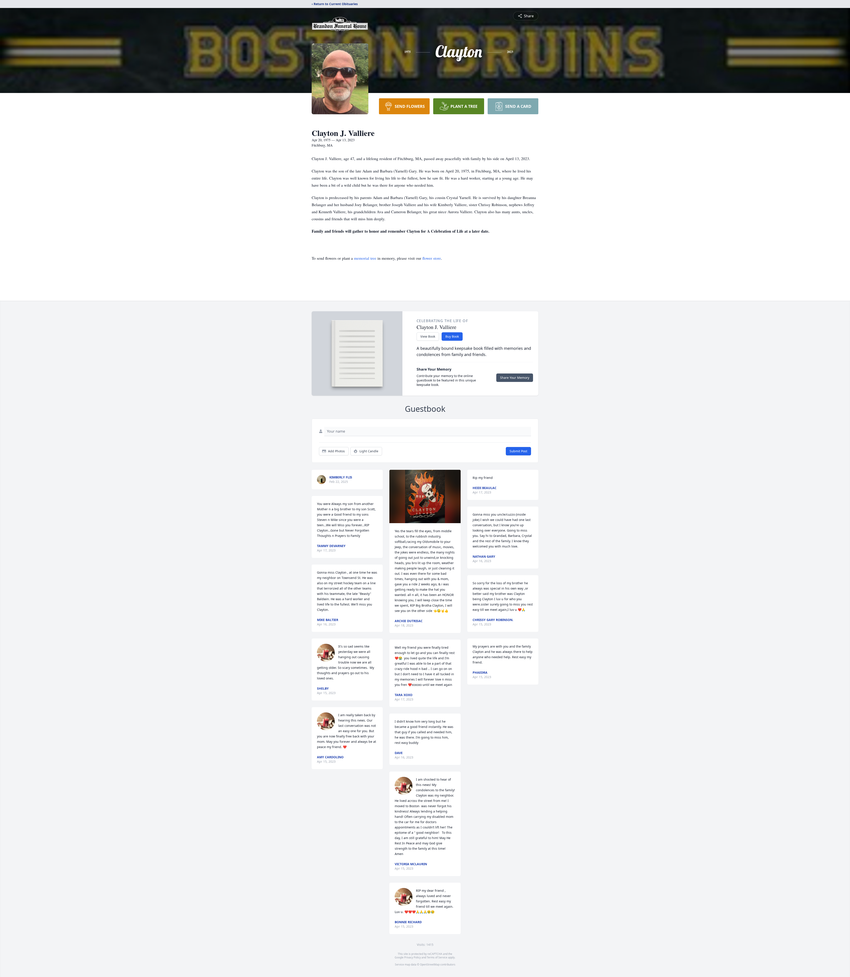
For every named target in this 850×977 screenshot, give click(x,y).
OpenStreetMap (430, 964)
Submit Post (518, 451)
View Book (427, 336)
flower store (431, 258)
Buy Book (452, 336)
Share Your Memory (514, 377)
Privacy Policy (412, 957)
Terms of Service (437, 957)
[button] (425, 496)
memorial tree (365, 258)
